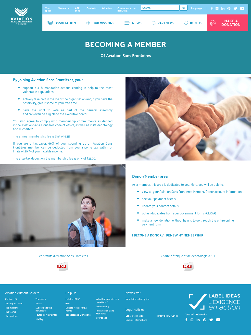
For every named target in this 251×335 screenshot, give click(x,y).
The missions (11, 307)
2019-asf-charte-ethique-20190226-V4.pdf (188, 266)
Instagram (217, 8)
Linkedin (223, 8)
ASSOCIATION (65, 23)
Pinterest (229, 8)
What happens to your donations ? (107, 300)
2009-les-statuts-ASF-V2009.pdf (63, 266)
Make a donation (230, 22)
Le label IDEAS (72, 299)
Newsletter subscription (138, 299)
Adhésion (106, 8)
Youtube (242, 8)
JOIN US (195, 23)
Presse (39, 303)
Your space (48, 9)
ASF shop (77, 9)
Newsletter (64, 8)
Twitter (235, 8)
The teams (10, 312)
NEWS (136, 23)
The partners (11, 316)
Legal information (135, 315)
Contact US (11, 299)
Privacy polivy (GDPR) (167, 315)
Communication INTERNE (126, 9)
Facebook (212, 8)
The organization (14, 303)
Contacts (91, 8)
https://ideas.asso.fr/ (214, 301)
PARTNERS (166, 23)
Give (67, 303)
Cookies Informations (136, 320)
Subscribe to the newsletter (44, 308)
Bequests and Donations (77, 315)
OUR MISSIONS (103, 23)
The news (41, 299)
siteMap (40, 319)
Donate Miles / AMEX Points (76, 308)
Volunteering (102, 306)
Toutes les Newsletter (46, 315)
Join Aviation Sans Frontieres (105, 311)
